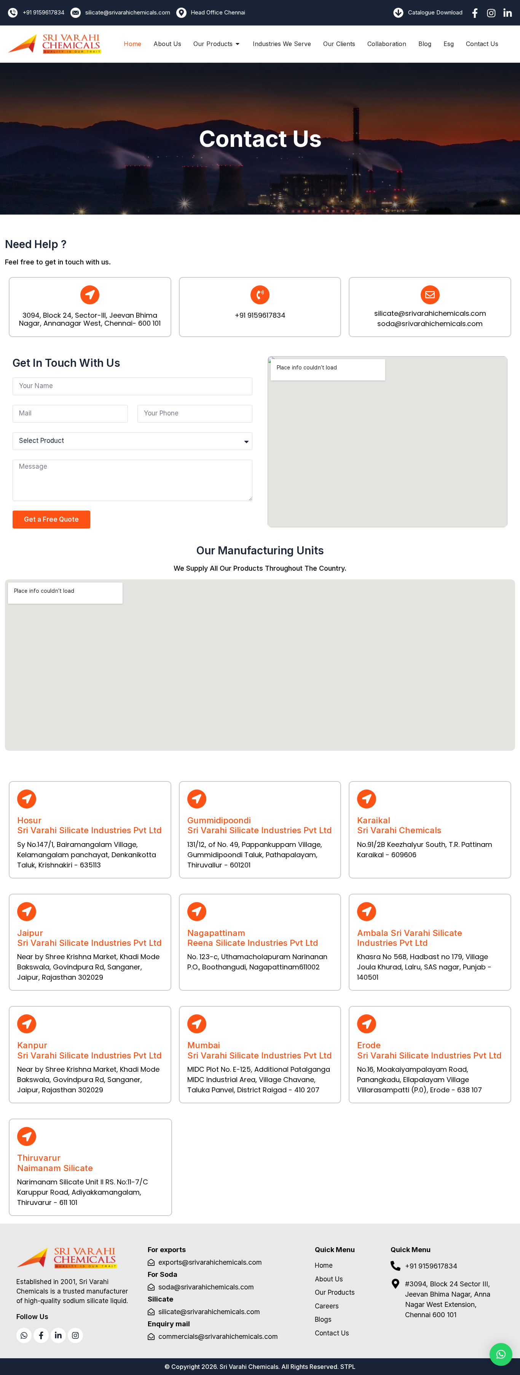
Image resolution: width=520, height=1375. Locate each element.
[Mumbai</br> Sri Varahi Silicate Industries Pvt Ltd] (196, 1023)
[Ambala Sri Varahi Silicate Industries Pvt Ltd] (366, 911)
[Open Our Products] (237, 43)
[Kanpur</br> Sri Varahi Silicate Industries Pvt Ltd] (26, 1023)
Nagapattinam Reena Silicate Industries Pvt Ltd (252, 938)
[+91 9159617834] (260, 294)
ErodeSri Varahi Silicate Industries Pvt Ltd (429, 1050)
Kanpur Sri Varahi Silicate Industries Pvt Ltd (89, 1050)
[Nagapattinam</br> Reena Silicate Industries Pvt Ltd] (196, 911)
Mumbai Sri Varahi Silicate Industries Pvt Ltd (259, 1050)
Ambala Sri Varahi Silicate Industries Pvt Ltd (409, 938)
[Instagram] (491, 13)
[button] (501, 1354)
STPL (348, 1366)
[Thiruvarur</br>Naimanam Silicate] (26, 1136)
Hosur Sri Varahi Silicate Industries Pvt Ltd (89, 825)
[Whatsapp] (24, 1335)
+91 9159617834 (260, 315)
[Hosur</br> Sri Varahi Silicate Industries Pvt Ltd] (26, 798)
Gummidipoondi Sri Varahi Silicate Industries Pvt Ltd (259, 825)
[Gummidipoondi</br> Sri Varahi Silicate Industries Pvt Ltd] (196, 798)
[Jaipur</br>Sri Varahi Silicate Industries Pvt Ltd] (26, 911)
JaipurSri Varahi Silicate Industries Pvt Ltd (89, 938)
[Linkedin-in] (507, 13)
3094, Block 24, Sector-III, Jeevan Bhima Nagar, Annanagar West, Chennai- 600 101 (90, 319)
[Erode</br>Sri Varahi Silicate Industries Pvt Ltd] (366, 1023)
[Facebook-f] (475, 13)
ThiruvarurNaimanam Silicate (55, 1163)
